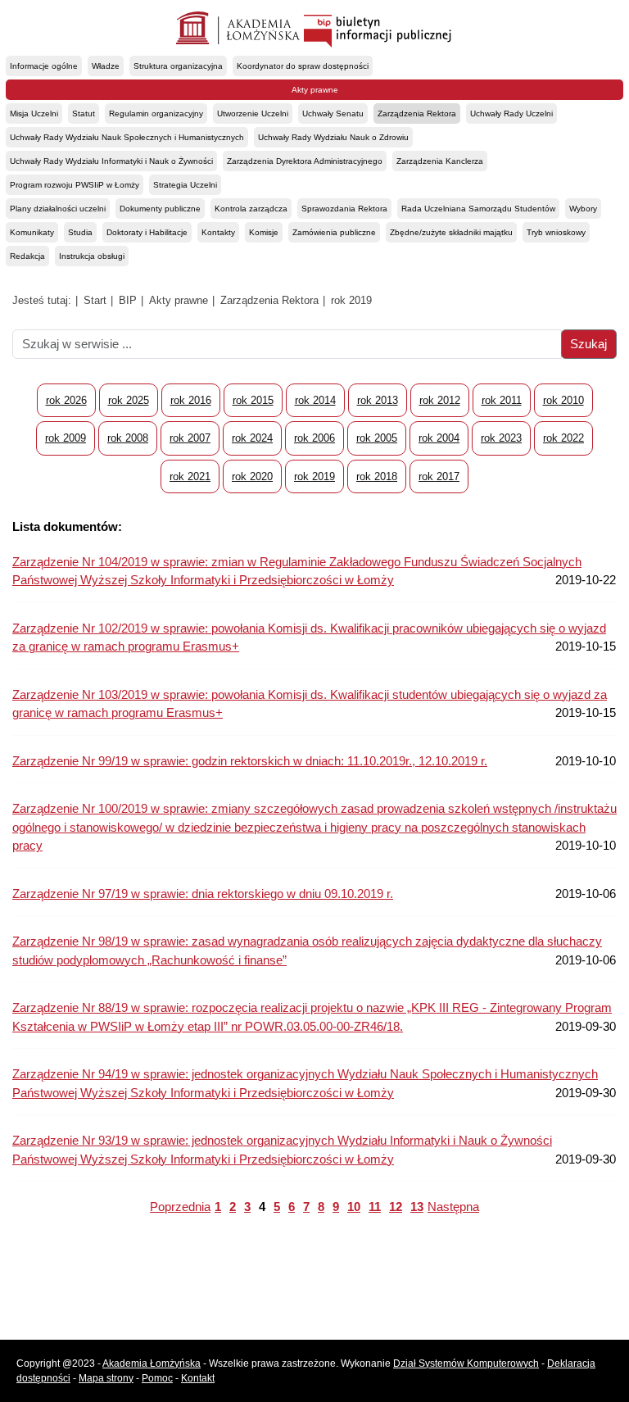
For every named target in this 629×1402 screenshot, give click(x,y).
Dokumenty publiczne (160, 208)
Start (95, 300)
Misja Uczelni (34, 113)
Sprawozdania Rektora (344, 208)
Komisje (263, 232)
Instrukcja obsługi (91, 256)
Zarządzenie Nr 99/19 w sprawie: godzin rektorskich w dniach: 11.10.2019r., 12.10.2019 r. (249, 761)
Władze (106, 65)
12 (395, 1207)
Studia (80, 232)
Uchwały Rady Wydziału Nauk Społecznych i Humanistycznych (127, 137)
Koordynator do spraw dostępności (303, 65)
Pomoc (157, 1378)
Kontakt (198, 1378)
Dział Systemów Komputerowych (466, 1363)
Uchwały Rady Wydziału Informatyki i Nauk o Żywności (111, 161)
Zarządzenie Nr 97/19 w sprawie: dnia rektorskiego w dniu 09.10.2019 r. (202, 894)
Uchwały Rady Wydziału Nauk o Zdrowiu (333, 137)
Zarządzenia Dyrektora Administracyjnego (304, 161)
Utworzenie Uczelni (252, 113)
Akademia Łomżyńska (151, 1363)
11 (375, 1207)
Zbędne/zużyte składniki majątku (451, 232)
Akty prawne (315, 89)
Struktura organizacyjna (178, 65)
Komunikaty (32, 232)
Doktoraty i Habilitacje (147, 232)
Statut (83, 113)
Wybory (583, 208)
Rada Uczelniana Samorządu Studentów (478, 208)
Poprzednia (180, 1207)
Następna (453, 1207)
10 (353, 1207)
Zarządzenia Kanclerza (439, 161)
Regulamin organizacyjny (156, 113)
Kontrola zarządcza (251, 208)
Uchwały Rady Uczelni (511, 113)
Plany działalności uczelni (58, 208)
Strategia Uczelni (185, 184)
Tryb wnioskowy (556, 232)
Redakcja (27, 256)
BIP (128, 300)
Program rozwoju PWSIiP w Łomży (74, 184)
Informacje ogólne (44, 65)
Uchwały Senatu (333, 113)
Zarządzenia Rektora (417, 113)
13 (416, 1207)
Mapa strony (106, 1378)
